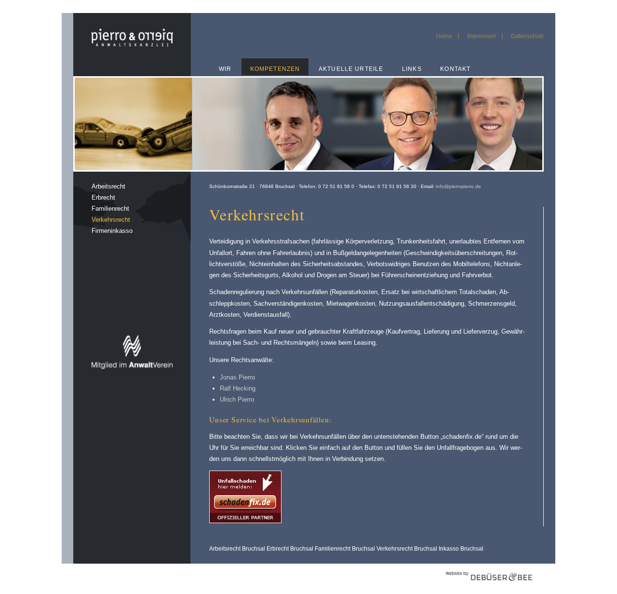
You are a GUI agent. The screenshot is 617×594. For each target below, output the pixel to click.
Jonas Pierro (237, 377)
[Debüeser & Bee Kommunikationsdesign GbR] (488, 586)
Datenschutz (527, 36)
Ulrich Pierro (237, 399)
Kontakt (455, 69)
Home (444, 36)
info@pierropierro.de (458, 186)
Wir (225, 69)
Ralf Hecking (237, 388)
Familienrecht (110, 208)
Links (412, 69)
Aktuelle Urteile (351, 69)
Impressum (481, 36)
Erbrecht (103, 197)
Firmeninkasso (112, 230)
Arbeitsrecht (108, 186)
